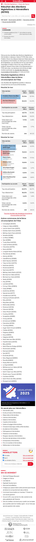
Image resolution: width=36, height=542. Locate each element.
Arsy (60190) (6, 281)
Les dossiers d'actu (10, 460)
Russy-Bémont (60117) (10, 362)
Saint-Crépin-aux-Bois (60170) (12, 372)
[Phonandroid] (26, 540)
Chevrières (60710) (8, 247)
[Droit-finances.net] (26, 532)
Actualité (7, 455)
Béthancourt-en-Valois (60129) (12, 367)
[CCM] (26, 529)
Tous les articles (15, 517)
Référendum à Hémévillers (11, 445)
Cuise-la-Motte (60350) (10, 244)
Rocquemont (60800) (9, 381)
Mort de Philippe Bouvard (11, 476)
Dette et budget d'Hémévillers (12, 424)
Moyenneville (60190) (9, 22)
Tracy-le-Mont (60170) (10, 263)
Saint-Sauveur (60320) (10, 261)
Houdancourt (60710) (9, 295)
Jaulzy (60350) (7, 279)
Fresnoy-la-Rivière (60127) (11, 298)
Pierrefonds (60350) (9, 254)
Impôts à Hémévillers (10, 422)
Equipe (16, 515)
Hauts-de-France (24, 4)
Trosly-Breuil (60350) (9, 242)
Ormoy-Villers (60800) (10, 286)
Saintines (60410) (8, 265)
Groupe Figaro (15, 521)
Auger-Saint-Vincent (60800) (12, 328)
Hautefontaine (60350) (10, 342)
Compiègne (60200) (9, 224)
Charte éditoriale (23, 515)
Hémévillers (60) (8, 410)
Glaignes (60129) (8, 337)
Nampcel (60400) (8, 351)
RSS (21, 517)
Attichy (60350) (7, 256)
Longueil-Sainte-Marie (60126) (12, 251)
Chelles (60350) (8, 330)
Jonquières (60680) (9, 316)
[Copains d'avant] (9, 536)
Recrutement (26, 517)
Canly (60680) (7, 288)
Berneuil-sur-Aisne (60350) (11, 277)
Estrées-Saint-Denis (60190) (11, 231)
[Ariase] (9, 540)
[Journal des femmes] (9, 529)
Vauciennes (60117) (9, 293)
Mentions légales (7, 521)
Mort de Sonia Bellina (9, 485)
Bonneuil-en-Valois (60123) (11, 275)
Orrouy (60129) (7, 318)
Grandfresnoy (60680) (9, 258)
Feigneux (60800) (8, 332)
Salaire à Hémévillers (9, 420)
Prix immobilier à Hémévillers (12, 443)
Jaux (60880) (7, 240)
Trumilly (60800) (8, 325)
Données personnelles (8, 519)
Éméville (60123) (8, 355)
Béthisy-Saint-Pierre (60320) (12, 233)
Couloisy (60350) (8, 314)
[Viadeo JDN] (26, 536)
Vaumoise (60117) (8, 270)
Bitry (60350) (7, 344)
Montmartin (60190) (15, 20)
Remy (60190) (7, 249)
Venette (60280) (8, 235)
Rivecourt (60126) (8, 307)
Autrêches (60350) (8, 291)
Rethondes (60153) (9, 305)
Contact (8, 517)
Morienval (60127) (8, 268)
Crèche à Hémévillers (9, 417)
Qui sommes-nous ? (8, 515)
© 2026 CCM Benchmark (27, 521)
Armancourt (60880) (9, 321)
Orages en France (8, 478)
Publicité (31, 515)
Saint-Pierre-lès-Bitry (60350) (12, 379)
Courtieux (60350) (8, 376)
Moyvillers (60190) (8, 302)
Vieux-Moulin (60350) (9, 312)
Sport (6, 458)
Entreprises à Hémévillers (11, 440)
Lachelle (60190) (8, 284)
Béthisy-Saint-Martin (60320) (12, 272)
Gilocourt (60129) (8, 309)
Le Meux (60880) (8, 238)
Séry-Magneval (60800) (10, 358)
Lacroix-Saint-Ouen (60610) (11, 228)
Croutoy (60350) (8, 369)
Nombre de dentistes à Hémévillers (14, 438)
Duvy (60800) (7, 335)
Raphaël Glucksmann (10, 483)
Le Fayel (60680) (8, 365)
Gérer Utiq (30, 519)
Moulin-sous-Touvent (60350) (12, 374)
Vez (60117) (6, 353)
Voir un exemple (28, 455)
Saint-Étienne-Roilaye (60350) (12, 346)
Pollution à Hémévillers (10, 433)
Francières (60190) (28, 20)
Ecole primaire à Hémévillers (12, 413)
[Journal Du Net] (9, 532)
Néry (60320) (7, 300)
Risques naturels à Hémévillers (12, 436)
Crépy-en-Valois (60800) (10, 226)
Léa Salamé (6, 481)
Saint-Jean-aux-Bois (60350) (11, 339)
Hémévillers (22, 32)
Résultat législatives (10, 4)
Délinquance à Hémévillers (11, 431)
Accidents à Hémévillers (10, 429)
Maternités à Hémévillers (11, 415)
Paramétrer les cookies (21, 519)
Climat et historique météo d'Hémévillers (16, 427)
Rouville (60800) (8, 360)
